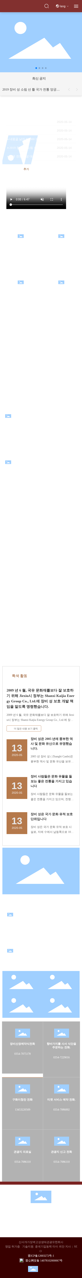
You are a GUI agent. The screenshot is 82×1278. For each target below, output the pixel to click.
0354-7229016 (61, 1057)
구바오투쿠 (21, 289)
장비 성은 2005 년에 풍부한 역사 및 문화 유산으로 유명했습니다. (52, 743)
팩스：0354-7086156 (30, 1228)
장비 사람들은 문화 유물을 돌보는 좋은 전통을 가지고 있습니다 (51, 781)
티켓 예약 (61, 243)
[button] (36, 68)
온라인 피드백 (61, 289)
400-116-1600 (38, 1223)
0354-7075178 (22, 1053)
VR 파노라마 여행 (21, 243)
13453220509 (22, 1109)
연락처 (42, 1209)
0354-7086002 (61, 1109)
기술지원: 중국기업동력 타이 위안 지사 (46, 1246)
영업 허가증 (12, 1246)
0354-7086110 (23, 1161)
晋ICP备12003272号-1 (41, 1255)
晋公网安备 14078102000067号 (43, 1260)
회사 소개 (58, 1209)
